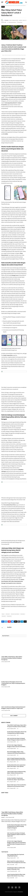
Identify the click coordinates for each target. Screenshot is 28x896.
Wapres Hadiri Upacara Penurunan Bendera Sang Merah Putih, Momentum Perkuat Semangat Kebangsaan (16, 786)
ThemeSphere (20, 891)
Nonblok (6, 20)
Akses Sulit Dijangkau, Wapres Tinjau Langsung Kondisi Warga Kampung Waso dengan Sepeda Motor (16, 753)
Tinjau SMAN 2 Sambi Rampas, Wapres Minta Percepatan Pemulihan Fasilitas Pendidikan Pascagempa (11, 658)
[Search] (26, 2)
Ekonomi (8, 614)
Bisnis (3, 6)
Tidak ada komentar (12, 22)
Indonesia (23, 614)
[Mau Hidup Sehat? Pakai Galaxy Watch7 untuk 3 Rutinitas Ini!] (14, 39)
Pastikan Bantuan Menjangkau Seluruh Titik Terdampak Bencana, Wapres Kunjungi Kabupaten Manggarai (13, 683)
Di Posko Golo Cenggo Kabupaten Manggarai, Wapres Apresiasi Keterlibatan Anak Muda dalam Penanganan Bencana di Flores (16, 747)
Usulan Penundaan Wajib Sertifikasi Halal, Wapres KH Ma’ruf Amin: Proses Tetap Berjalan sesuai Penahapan (16, 876)
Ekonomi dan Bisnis (15, 614)
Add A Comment (14, 715)
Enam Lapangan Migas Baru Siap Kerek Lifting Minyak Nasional (15, 855)
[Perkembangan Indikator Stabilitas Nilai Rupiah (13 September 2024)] (3, 869)
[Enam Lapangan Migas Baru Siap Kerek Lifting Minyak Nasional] (3, 856)
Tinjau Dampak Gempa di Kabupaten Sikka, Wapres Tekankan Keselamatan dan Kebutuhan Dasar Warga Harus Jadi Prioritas (16, 774)
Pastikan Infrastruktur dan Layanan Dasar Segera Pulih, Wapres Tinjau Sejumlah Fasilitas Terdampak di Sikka (16, 766)
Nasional (4, 616)
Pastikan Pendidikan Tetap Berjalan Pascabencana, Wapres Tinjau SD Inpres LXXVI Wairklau (15, 780)
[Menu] (2, 2)
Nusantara (9, 616)
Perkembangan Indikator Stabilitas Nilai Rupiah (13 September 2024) (16, 868)
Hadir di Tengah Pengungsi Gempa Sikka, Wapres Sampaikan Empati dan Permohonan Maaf (16, 760)
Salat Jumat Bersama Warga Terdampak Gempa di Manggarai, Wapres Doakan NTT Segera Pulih (13, 707)
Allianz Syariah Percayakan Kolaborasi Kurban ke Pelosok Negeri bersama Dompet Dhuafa (16, 862)
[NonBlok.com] (14, 2)
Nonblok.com (3, 5)
